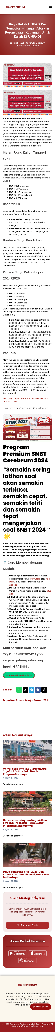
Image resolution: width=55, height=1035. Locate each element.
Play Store (35, 578)
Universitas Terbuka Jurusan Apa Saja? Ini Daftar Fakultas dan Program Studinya (25, 771)
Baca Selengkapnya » (13, 784)
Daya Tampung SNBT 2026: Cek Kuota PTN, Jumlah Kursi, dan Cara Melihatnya (26, 874)
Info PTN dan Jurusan (29, 45)
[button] (50, 7)
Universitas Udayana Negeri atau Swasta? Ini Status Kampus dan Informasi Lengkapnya (25, 822)
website (13, 584)
